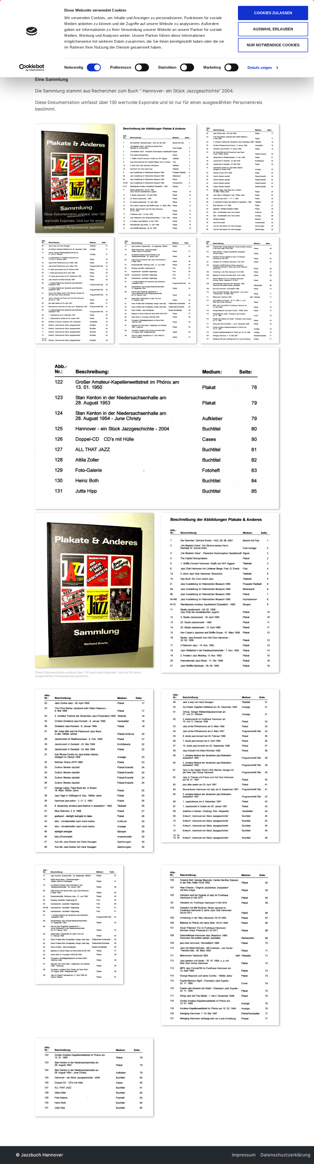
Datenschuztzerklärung (285, 1154)
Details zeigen (260, 67)
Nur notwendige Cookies (273, 45)
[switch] (142, 67)
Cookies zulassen (273, 13)
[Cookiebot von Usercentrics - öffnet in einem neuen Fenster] (31, 67)
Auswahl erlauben (273, 29)
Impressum (244, 1154)
